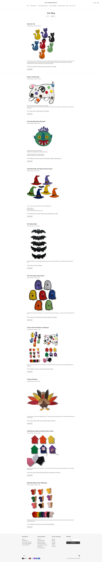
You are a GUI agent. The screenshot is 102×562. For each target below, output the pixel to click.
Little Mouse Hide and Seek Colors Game (40, 431)
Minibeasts (52, 524)
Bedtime (31, 158)
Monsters (52, 158)
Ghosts (46, 317)
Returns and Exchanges (41, 543)
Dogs (41, 111)
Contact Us (39, 539)
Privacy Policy (39, 546)
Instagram (53, 543)
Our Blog (53, 539)
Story (60, 158)
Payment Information (41, 540)
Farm (41, 420)
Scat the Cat (31, 24)
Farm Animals (44, 420)
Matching (48, 524)
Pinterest (53, 540)
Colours (39, 66)
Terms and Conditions (41, 547)
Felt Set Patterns (25, 540)
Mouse (59, 472)
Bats (31, 213)
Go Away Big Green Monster (36, 121)
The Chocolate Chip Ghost (35, 276)
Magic (48, 66)
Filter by (47, 16)
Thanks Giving (52, 420)
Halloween (48, 158)
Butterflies (32, 368)
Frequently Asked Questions (42, 544)
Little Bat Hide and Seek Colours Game (39, 169)
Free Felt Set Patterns (26, 544)
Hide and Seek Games (51, 213)
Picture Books (46, 111)
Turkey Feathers (32, 379)
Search (23, 539)
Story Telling (54, 66)
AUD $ (24, 555)
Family (41, 317)
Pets (50, 66)
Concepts (43, 66)
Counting (37, 111)
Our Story (53, 544)
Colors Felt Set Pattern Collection (38, 327)
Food (44, 317)
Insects (45, 524)
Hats (46, 66)
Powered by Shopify (77, 558)
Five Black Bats (32, 224)
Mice (56, 472)
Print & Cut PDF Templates (26, 543)
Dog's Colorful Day (33, 77)
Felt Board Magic (51, 2)
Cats (31, 66)
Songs (49, 420)
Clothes (34, 66)
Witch (57, 213)
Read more (30, 69)
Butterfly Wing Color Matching (37, 483)
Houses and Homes (51, 472)
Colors (37, 66)
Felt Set (44, 158)
